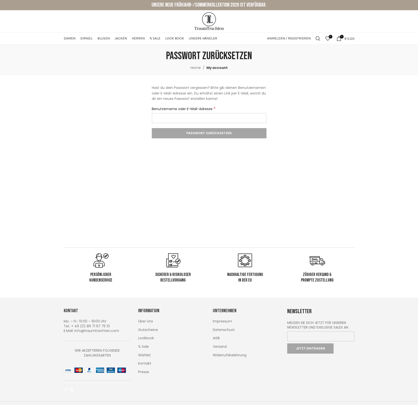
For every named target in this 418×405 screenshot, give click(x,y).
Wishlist (144, 355)
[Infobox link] (101, 268)
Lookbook (146, 338)
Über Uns (145, 321)
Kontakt (144, 363)
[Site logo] (209, 21)
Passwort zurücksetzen (209, 133)
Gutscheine (148, 330)
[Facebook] (71, 390)
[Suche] (318, 38)
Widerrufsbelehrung (229, 355)
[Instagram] (66, 390)
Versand (220, 346)
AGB (216, 338)
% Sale (143, 346)
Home (196, 67)
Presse (143, 372)
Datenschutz (224, 330)
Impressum (222, 321)
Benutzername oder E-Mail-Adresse (183, 109)
